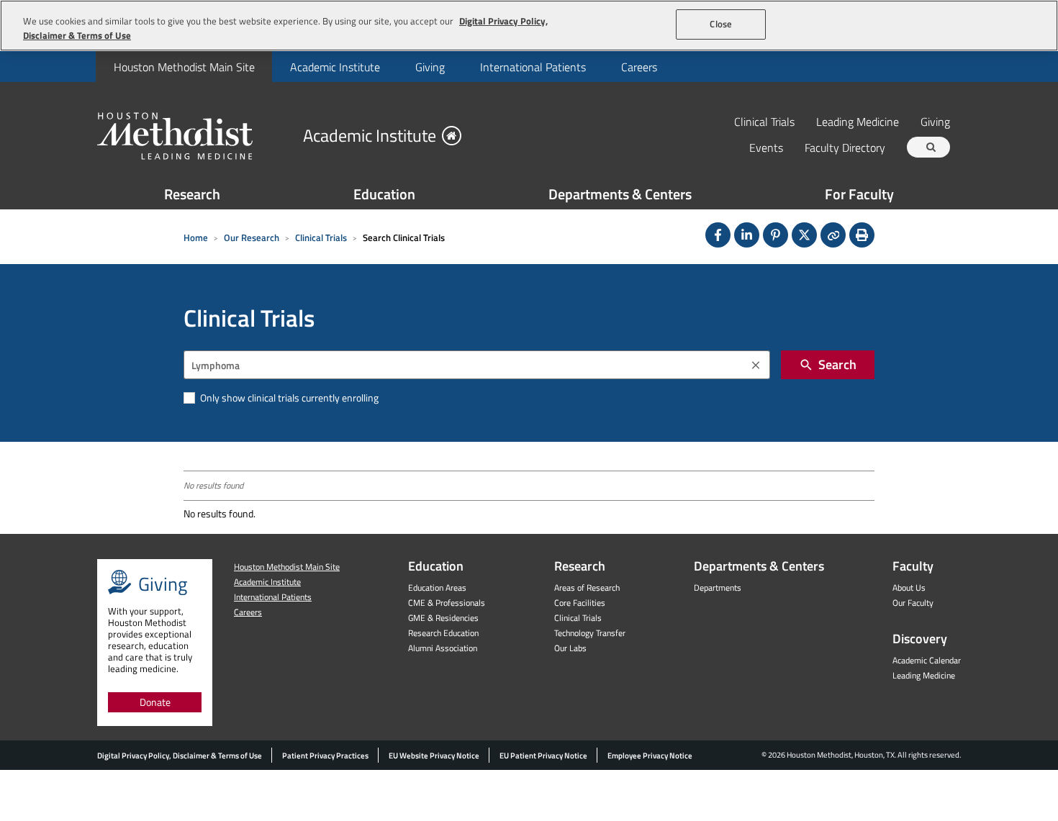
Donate (155, 701)
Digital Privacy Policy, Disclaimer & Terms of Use (179, 755)
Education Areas (437, 587)
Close (721, 24)
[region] (529, 25)
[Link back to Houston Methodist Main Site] (194, 135)
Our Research (251, 237)
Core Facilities (579, 602)
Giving (430, 67)
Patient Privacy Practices (325, 755)
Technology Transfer (589, 633)
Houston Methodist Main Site (184, 67)
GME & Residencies (443, 618)
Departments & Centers (620, 194)
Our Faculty (912, 602)
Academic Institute (335, 67)
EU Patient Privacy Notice (543, 755)
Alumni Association (442, 648)
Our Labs (570, 648)
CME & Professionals (446, 602)
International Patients (533, 67)
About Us (909, 587)
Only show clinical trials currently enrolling (288, 397)
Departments (717, 587)
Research (192, 194)
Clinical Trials (764, 121)
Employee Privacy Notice (649, 755)
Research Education (443, 633)
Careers (639, 67)
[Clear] (756, 365)
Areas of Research (587, 587)
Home (196, 237)
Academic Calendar (926, 660)
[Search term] (931, 147)
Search (837, 364)
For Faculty (859, 194)
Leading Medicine (857, 121)
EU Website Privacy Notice (434, 755)
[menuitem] (184, 66)
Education (384, 194)
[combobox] (476, 364)
